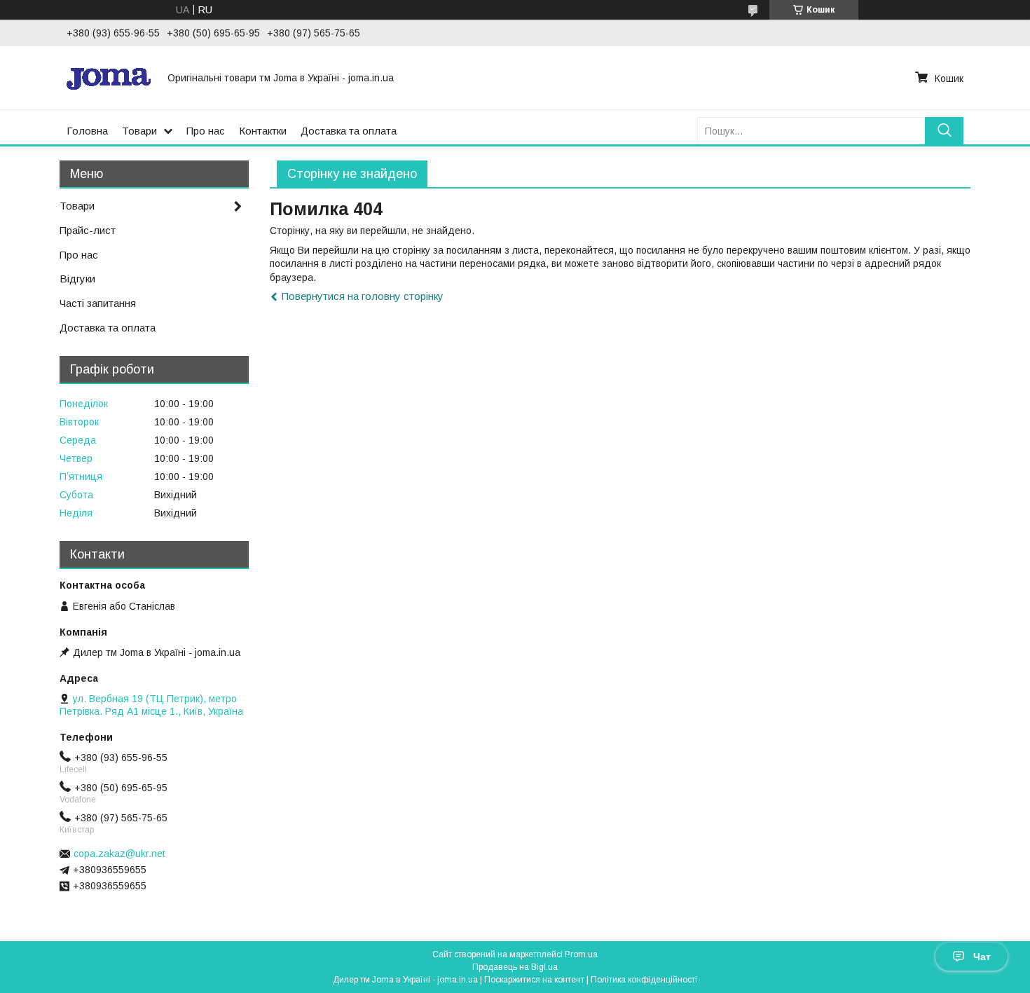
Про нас (205, 131)
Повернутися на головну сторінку (363, 296)
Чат (982, 956)
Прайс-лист (88, 230)
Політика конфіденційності (644, 980)
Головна (87, 131)
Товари (139, 131)
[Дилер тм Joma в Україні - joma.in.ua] (109, 77)
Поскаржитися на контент (534, 980)
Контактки (263, 131)
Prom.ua (581, 954)
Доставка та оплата (349, 131)
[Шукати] (944, 130)
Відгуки (77, 279)
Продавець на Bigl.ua (515, 967)
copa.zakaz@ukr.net (119, 853)
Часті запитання (98, 303)
